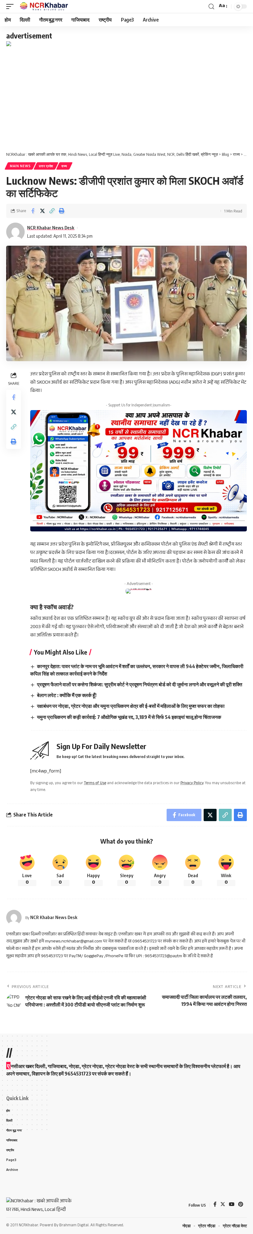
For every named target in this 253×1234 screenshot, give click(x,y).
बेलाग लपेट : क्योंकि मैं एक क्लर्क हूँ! (67, 695)
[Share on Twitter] (42, 211)
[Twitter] (222, 1205)
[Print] (61, 211)
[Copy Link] (52, 211)
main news (20, 166)
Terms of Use (95, 783)
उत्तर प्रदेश (46, 166)
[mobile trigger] (11, 6)
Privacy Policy (191, 783)
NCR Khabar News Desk (50, 227)
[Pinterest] (240, 1205)
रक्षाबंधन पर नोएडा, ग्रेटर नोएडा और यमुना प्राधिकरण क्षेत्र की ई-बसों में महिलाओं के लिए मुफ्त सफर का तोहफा (131, 706)
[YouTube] (231, 1205)
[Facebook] (215, 1205)
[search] (211, 6)
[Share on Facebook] (32, 211)
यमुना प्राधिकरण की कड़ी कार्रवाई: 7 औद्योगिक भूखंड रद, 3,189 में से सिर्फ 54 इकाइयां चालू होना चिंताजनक (129, 717)
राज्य (64, 166)
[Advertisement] (126, 94)
